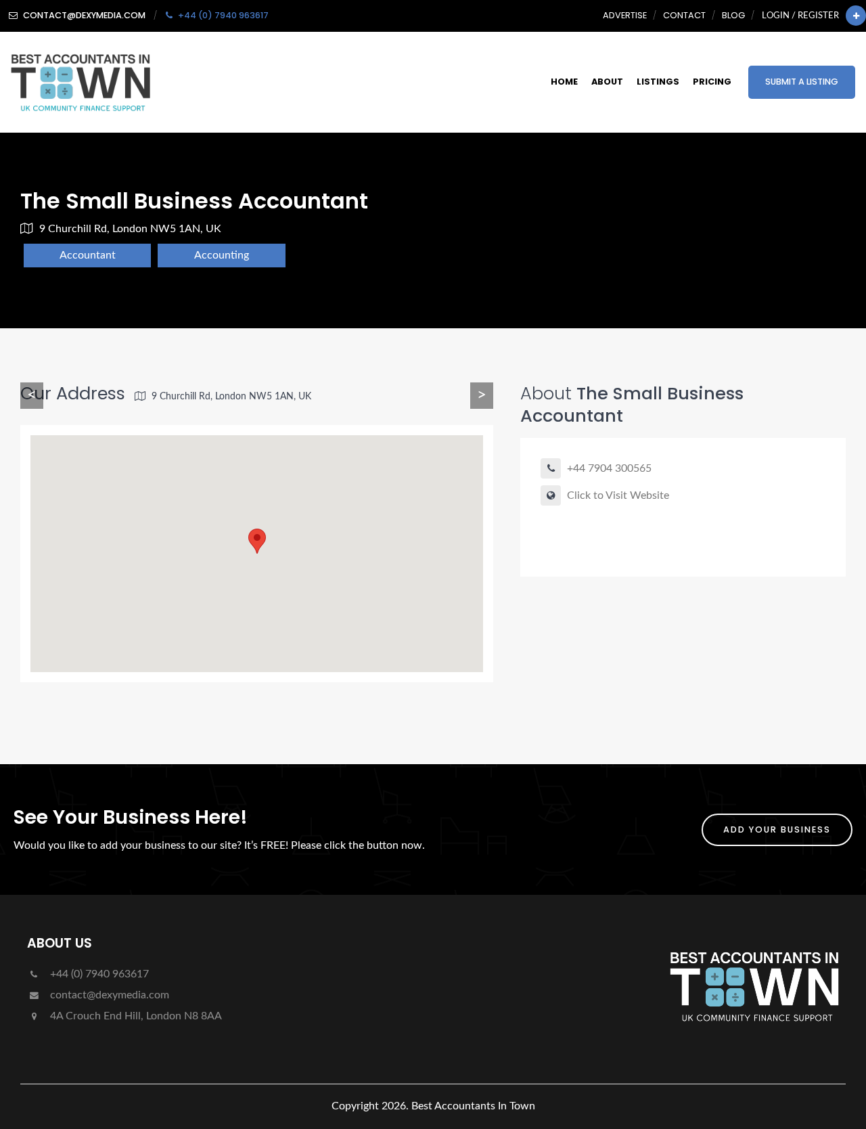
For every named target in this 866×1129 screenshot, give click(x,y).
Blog (733, 15)
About (607, 81)
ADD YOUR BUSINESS (777, 829)
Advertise (625, 15)
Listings (658, 81)
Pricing (712, 81)
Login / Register (800, 16)
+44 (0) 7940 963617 (98, 974)
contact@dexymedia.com (108, 995)
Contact (684, 15)
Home (564, 81)
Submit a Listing (801, 81)
